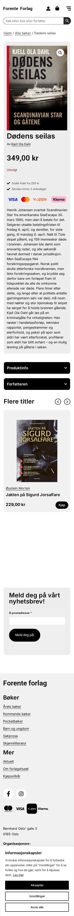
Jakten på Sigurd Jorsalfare (33, 494)
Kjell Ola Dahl (21, 144)
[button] (68, 9)
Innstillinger (37, 896)
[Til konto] (48, 9)
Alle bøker (23, 33)
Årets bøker (12, 706)
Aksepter (37, 885)
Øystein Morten (18, 488)
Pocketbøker (13, 721)
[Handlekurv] (58, 8)
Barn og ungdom (16, 728)
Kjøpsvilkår (11, 776)
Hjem (8, 33)
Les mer (18, 875)
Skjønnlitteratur (14, 743)
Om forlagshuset (16, 769)
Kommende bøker (17, 714)
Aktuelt (8, 761)
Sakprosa (10, 736)
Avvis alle (37, 907)
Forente (17, 8)
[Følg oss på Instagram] (21, 793)
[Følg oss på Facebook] (8, 793)
